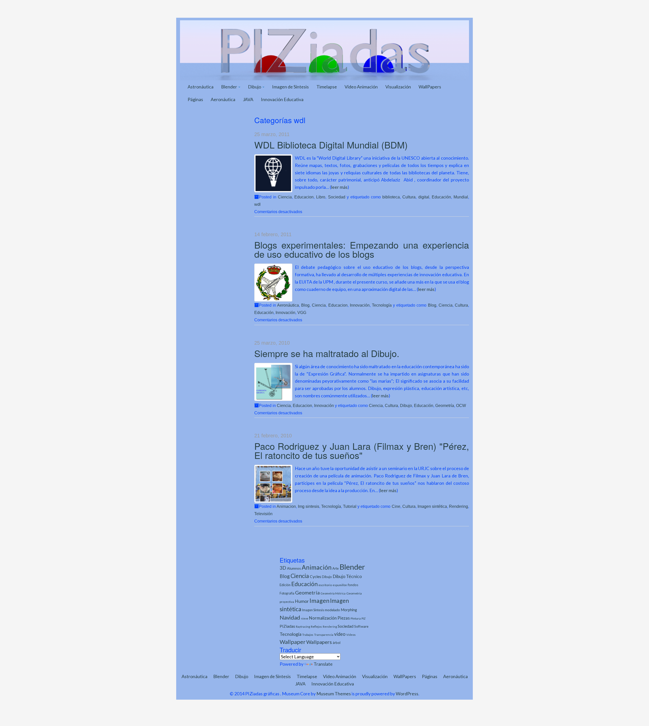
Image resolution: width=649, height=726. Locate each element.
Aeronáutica (223, 99)
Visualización (398, 86)
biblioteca (391, 197)
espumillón (340, 585)
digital (423, 197)
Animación (317, 567)
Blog (305, 305)
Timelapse (326, 86)
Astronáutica (200, 86)
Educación (441, 197)
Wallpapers (319, 642)
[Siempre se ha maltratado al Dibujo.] (273, 382)
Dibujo (255, 86)
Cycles (315, 576)
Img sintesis (308, 506)
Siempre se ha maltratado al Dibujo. (326, 353)
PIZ (364, 618)
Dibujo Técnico (347, 576)
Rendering (458, 506)
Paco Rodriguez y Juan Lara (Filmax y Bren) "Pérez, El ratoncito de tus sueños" (361, 450)
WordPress (407, 693)
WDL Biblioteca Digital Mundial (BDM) (331, 144)
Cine (396, 506)
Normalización (323, 618)
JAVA (248, 99)
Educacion (304, 197)
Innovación (360, 305)
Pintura (356, 618)
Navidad (290, 617)
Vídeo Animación (361, 86)
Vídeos (351, 634)
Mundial (461, 197)
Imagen (319, 600)
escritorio (325, 585)
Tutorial (349, 506)
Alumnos (294, 568)
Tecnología (382, 305)
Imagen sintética (432, 506)
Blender (229, 86)
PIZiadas (287, 626)
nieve (304, 618)
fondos (353, 585)
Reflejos (316, 626)
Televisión (263, 513)
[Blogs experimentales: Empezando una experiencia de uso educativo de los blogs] (273, 283)
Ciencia (285, 197)
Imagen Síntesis (313, 610)
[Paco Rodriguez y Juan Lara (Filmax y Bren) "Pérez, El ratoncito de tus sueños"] (273, 484)
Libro (320, 197)
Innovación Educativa (282, 99)
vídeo (340, 634)
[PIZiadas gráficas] (324, 49)
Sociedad (336, 197)
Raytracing (303, 626)
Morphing (349, 610)
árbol (336, 643)
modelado (332, 610)
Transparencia (323, 634)
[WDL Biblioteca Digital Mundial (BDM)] (273, 173)
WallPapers (430, 86)
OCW (461, 405)
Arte (335, 568)
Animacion (286, 506)
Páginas (195, 99)
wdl (257, 204)
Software (361, 626)
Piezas (343, 618)
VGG (301, 312)
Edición (285, 585)
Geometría (444, 405)
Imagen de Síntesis (290, 86)
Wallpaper (292, 641)
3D (283, 568)
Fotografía (287, 593)
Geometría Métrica (333, 593)
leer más (339, 187)
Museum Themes (333, 693)
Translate (323, 664)
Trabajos (307, 634)
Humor (302, 601)
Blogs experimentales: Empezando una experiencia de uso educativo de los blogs (361, 249)
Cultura (409, 197)
